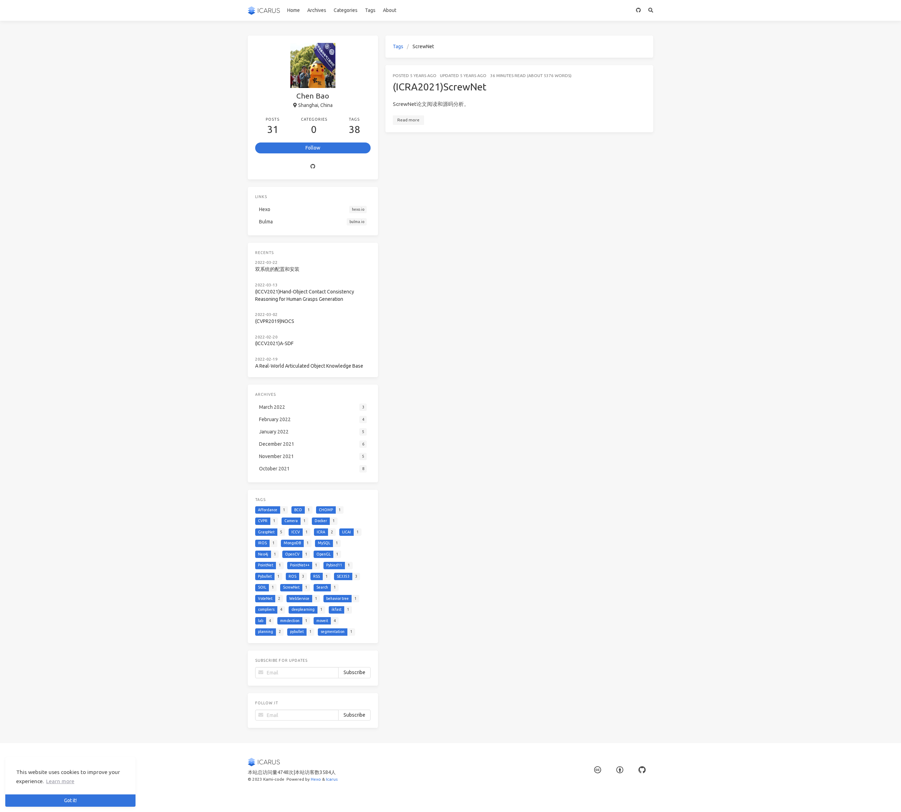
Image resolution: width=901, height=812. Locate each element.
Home (293, 10)
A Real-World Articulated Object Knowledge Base (309, 366)
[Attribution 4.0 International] (620, 770)
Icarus (332, 779)
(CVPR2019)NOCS (274, 321)
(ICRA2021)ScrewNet (439, 86)
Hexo (316, 779)
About (389, 10)
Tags (370, 10)
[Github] (313, 166)
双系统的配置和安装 (277, 269)
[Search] (651, 10)
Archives (316, 10)
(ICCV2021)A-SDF (274, 343)
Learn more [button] (60, 781)
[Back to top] (672, 798)
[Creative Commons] (597, 770)
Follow (312, 148)
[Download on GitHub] (638, 10)
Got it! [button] (70, 800)
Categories (346, 10)
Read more (408, 120)
